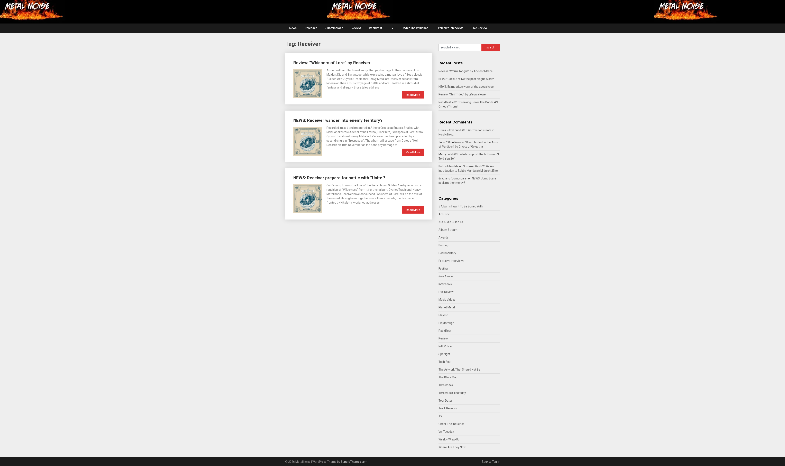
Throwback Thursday (452, 392)
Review (356, 28)
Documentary (447, 253)
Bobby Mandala (448, 166)
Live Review (479, 28)
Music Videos (446, 299)
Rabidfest (375, 28)
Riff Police (445, 346)
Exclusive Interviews (449, 28)
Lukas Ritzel (446, 130)
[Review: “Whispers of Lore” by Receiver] (307, 83)
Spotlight (444, 354)
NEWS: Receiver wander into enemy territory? (337, 120)
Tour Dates (445, 400)
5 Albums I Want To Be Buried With (460, 206)
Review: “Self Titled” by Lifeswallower (462, 94)
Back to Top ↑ (491, 461)
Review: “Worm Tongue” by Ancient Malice (465, 71)
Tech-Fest (444, 361)
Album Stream (448, 229)
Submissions (334, 28)
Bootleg (443, 245)
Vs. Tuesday (446, 431)
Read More (413, 94)
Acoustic (444, 214)
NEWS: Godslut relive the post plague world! (466, 79)
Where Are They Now (452, 447)
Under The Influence (415, 28)
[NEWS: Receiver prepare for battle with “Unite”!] (307, 198)
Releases (311, 28)
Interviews (445, 284)
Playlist (443, 315)
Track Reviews (447, 408)
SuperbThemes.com (354, 461)
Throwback (445, 385)
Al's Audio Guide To (450, 222)
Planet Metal (446, 307)
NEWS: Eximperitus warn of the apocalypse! (466, 86)
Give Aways (445, 276)
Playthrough (446, 323)
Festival (443, 268)
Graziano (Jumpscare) (453, 178)
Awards (443, 237)
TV (392, 28)
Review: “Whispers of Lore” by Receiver (331, 62)
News (293, 28)
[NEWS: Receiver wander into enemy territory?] (307, 141)
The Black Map (448, 377)
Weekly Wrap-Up (449, 439)
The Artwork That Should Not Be (459, 369)
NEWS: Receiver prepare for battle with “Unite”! (339, 177)
